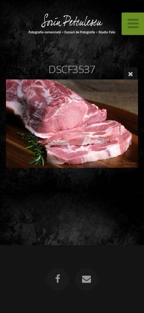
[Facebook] (57, 279)
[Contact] (86, 279)
